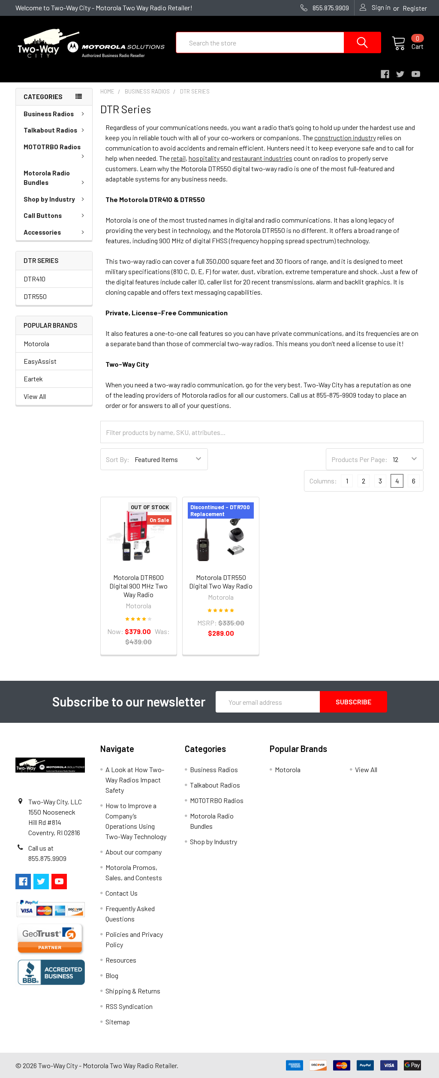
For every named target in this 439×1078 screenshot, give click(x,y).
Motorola (36, 343)
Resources (120, 960)
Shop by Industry (49, 199)
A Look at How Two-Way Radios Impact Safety (134, 779)
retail (178, 158)
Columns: (323, 481)
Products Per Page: (359, 459)
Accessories (42, 232)
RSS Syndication (129, 1006)
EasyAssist (40, 361)
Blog (111, 975)
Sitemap (117, 1022)
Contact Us (121, 893)
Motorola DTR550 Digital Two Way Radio (221, 581)
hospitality (205, 158)
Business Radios (49, 114)
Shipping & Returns (132, 991)
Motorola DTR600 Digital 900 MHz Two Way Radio (138, 585)
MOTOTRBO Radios (52, 147)
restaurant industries (262, 158)
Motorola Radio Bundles (47, 178)
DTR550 (35, 296)
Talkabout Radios (50, 130)
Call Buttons (43, 215)
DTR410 (34, 279)
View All (35, 396)
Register (415, 8)
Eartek (33, 378)
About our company (133, 852)
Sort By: (117, 459)
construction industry (345, 137)
